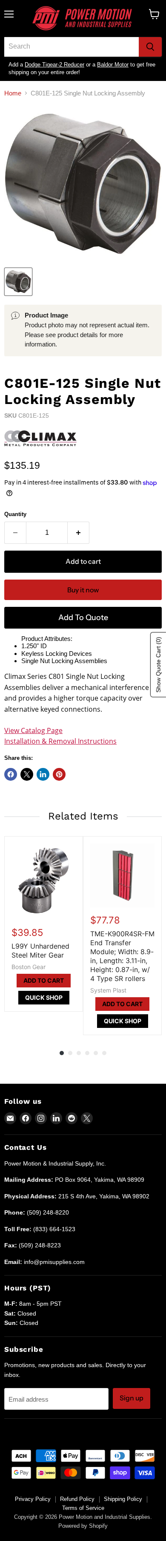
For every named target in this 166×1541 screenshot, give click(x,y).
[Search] (150, 47)
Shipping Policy (123, 1499)
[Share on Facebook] (10, 774)
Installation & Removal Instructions (60, 741)
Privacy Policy (33, 1499)
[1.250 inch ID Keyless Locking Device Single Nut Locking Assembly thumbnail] (18, 281)
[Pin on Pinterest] (59, 774)
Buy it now (83, 590)
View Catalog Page (33, 730)
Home (12, 93)
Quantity (15, 514)
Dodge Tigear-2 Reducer (54, 64)
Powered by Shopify (83, 1526)
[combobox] (71, 47)
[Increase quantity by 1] (78, 533)
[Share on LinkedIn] (43, 774)
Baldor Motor (113, 64)
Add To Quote (83, 617)
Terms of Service (83, 1508)
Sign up (131, 1398)
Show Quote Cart (158, 665)
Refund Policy (77, 1499)
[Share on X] (26, 774)
